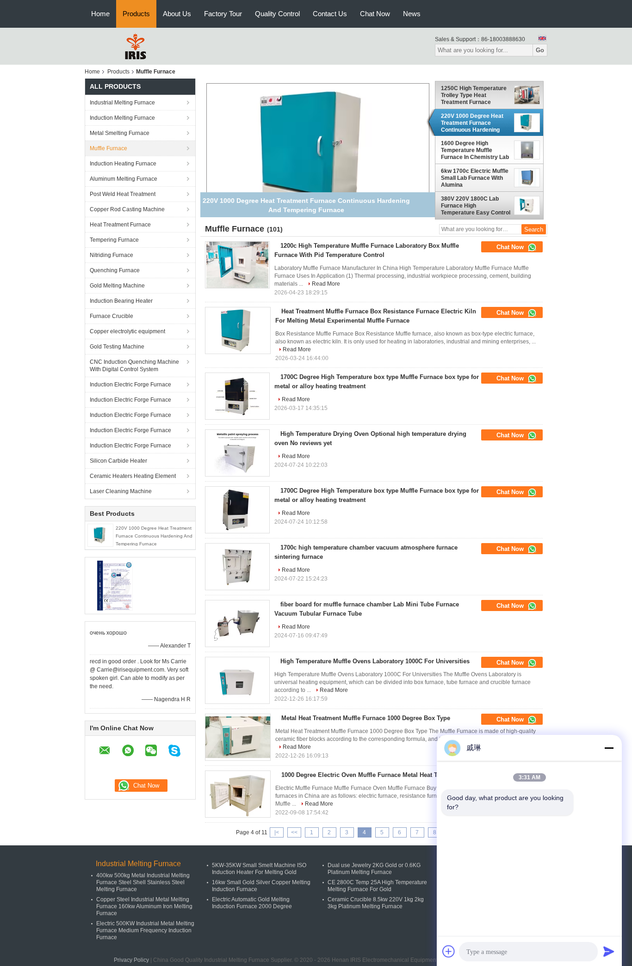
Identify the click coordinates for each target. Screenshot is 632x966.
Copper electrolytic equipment (127, 331)
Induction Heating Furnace (123, 163)
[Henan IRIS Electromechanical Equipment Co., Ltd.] (135, 46)
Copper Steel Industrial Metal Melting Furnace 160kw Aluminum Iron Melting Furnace (144, 906)
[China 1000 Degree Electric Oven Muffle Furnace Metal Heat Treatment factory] (238, 794)
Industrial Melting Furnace (122, 102)
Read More (326, 284)
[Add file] (448, 951)
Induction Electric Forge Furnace (130, 384)
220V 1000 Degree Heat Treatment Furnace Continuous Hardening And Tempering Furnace (154, 536)
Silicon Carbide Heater (118, 461)
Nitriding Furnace (111, 255)
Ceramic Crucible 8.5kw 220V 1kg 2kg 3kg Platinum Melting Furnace (376, 903)
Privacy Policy (131, 960)
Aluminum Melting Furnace (123, 179)
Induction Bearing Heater (121, 301)
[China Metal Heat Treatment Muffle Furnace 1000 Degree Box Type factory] (238, 737)
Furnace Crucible (111, 316)
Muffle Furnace (108, 148)
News (412, 14)
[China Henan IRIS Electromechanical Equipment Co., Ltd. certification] (115, 585)
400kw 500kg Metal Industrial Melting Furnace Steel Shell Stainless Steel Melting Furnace (143, 882)
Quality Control (277, 14)
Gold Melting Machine (117, 285)
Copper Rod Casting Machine (127, 209)
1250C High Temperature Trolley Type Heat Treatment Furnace (474, 95)
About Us (177, 14)
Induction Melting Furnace (122, 118)
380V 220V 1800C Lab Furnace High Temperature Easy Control (475, 206)
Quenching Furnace (115, 270)
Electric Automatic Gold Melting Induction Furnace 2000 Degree (252, 903)
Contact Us (330, 14)
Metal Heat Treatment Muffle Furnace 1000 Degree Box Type (365, 718)
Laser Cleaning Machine (121, 491)
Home (100, 14)
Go (540, 50)
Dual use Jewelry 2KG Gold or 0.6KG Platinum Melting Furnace (374, 868)
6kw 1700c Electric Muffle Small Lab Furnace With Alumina (474, 178)
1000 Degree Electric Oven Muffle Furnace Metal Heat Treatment (371, 774)
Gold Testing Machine (117, 346)
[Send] (608, 951)
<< (294, 832)
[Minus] (608, 747)
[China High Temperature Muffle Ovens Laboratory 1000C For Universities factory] (237, 680)
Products (136, 14)
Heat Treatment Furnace (120, 224)
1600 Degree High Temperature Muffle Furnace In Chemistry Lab (475, 150)
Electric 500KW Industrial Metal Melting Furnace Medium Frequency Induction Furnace (145, 930)
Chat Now (375, 13)
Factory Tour (223, 14)
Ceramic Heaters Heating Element (133, 476)
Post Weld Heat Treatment (122, 194)
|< (276, 832)
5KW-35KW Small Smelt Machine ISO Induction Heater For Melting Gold (259, 868)
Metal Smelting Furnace (119, 133)
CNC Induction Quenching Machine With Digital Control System (134, 366)
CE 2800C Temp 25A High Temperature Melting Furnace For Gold (377, 886)
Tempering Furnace (114, 240)
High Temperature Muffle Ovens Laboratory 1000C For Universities (375, 661)
